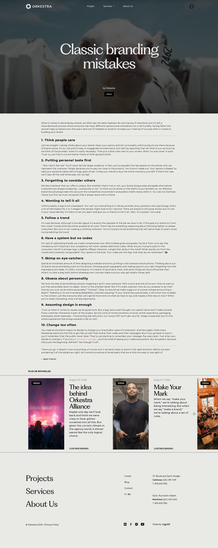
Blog (126, 482)
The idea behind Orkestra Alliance (80, 396)
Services (40, 491)
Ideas (109, 94)
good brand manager (85, 339)
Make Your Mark (167, 390)
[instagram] (137, 525)
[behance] (126, 525)
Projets (90, 6)
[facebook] (131, 525)
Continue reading (79, 448)
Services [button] (107, 6)
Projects (39, 478)
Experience (69, 496)
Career (127, 476)
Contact (128, 488)
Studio (67, 491)
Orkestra (32, 525)
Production (69, 501)
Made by (161, 524)
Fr (125, 494)
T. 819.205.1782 (160, 483)
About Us (128, 6)
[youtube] (143, 525)
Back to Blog (50, 359)
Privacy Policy (52, 525)
